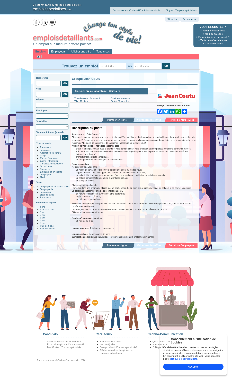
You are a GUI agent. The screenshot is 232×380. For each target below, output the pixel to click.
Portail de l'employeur (181, 119)
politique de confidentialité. (183, 358)
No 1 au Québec (108, 344)
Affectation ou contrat (50, 153)
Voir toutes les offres (149, 119)
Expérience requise (46, 202)
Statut (39, 182)
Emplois (40, 51)
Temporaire (45, 150)
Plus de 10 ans (47, 228)
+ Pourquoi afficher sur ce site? (212, 37)
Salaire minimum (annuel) (50, 132)
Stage (43, 155)
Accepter (193, 366)
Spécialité (41, 121)
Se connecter (189, 19)
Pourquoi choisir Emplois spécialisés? (118, 347)
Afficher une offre (81, 51)
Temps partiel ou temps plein (54, 186)
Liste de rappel (47, 195)
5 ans (43, 223)
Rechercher (42, 78)
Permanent (45, 147)
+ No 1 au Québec (213, 33)
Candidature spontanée (51, 164)
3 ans (43, 218)
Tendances (103, 51)
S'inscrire (172, 19)
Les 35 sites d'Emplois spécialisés (64, 347)
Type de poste (43, 143)
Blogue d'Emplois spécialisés (181, 10)
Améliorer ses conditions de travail (64, 341)
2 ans (43, 215)
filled (42, 177)
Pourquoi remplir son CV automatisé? (65, 344)
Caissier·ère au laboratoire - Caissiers (97, 91)
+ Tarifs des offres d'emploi (212, 40)
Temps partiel (46, 189)
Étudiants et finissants (51, 172)
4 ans (43, 220)
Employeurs (58, 51)
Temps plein (46, 174)
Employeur (42, 110)
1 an (42, 212)
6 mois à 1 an (46, 209)
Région (40, 99)
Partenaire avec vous (110, 341)
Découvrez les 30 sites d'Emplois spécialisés (136, 10)
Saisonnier (45, 169)
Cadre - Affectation (49, 161)
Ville (130, 66)
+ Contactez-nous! (213, 43)
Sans (42, 207)
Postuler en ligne (117, 119)
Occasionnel (46, 166)
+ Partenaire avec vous (212, 30)
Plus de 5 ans (47, 226)
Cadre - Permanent (49, 158)
